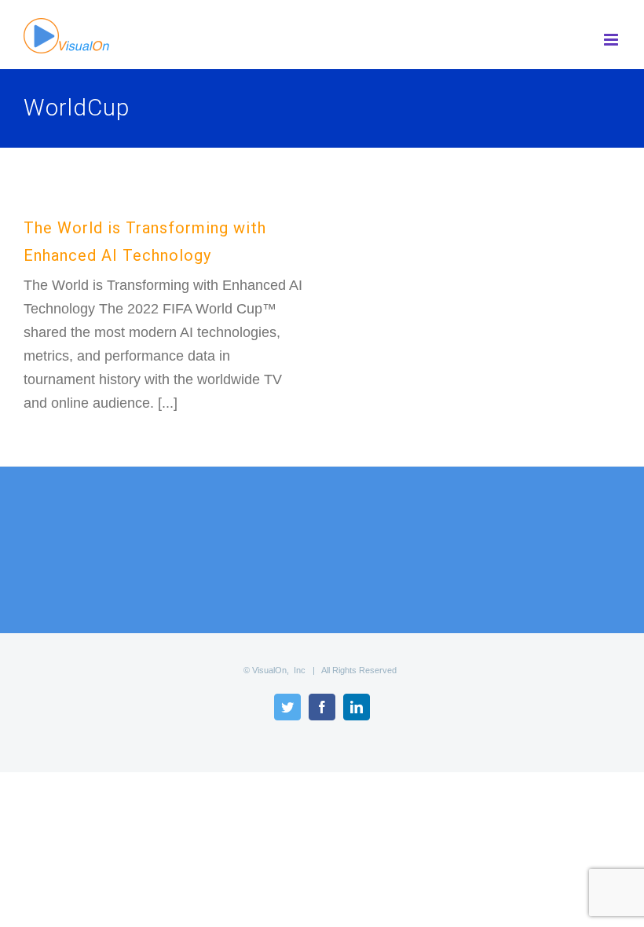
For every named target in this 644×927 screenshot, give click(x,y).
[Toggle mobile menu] (612, 39)
